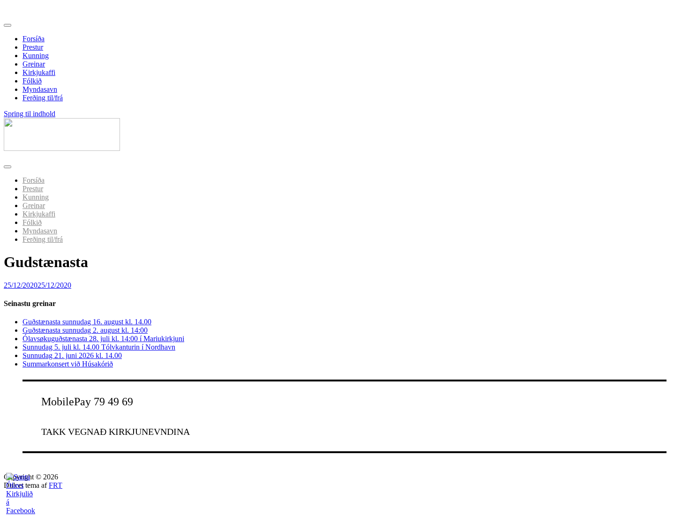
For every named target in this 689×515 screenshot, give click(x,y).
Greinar (33, 64)
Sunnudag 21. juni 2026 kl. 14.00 (72, 355)
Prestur (32, 47)
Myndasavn (39, 89)
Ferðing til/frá (42, 98)
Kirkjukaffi (38, 72)
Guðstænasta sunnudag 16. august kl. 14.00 (86, 322)
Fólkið (32, 81)
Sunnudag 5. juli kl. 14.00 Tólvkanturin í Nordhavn (98, 347)
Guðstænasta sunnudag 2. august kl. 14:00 (85, 330)
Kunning (35, 56)
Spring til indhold (29, 114)
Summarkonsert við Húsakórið (67, 364)
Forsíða (33, 39)
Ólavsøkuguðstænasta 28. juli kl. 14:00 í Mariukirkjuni (103, 339)
